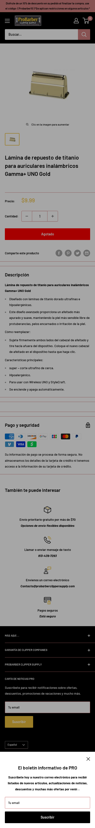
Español (12, 744)
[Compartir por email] (86, 253)
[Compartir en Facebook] (59, 253)
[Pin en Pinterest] (68, 253)
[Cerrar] (88, 758)
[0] (86, 21)
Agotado (47, 234)
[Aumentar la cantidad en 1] (53, 216)
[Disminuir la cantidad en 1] (27, 216)
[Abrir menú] (7, 21)
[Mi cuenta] (76, 20)
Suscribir (47, 817)
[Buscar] (84, 34)
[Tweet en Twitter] (77, 253)
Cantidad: (12, 216)
